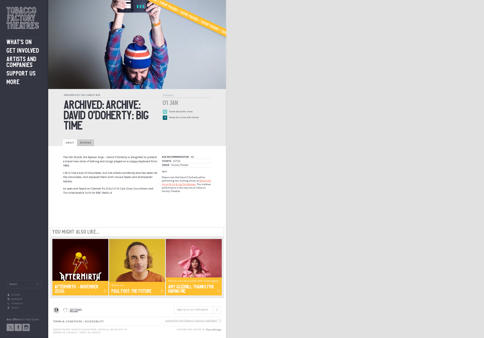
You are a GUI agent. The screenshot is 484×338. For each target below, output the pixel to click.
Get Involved (23, 51)
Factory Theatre (179, 165)
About (70, 142)
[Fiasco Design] (213, 329)
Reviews (85, 142)
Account (15, 294)
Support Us (21, 73)
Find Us (15, 307)
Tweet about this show (181, 111)
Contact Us (17, 303)
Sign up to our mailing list (192, 309)
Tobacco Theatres (23, 18)
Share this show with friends (182, 117)
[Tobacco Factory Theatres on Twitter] (10, 327)
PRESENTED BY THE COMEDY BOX (82, 95)
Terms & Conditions (67, 321)
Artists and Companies (22, 62)
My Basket (16, 299)
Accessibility (94, 321)
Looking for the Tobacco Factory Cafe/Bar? (191, 320)
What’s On (19, 42)
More (13, 82)
